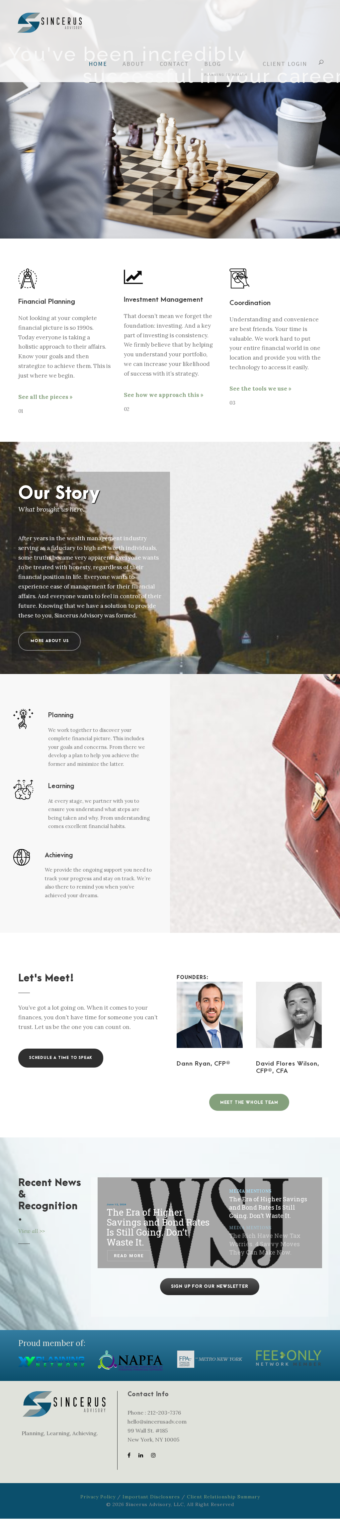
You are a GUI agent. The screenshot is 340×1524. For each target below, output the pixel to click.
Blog (225, 68)
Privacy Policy (98, 1497)
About (133, 64)
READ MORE (128, 1255)
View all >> (31, 1231)
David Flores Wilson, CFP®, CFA (287, 1067)
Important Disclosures (151, 1497)
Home (98, 64)
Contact (174, 64)
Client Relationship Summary (223, 1497)
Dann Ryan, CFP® (203, 1063)
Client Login (285, 64)
